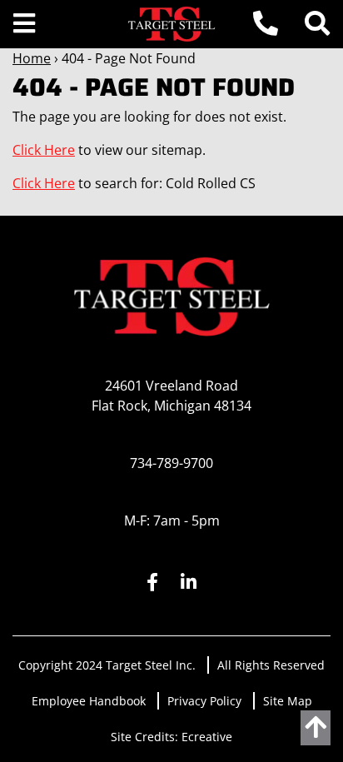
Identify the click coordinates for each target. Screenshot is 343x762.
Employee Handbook (89, 701)
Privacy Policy (204, 701)
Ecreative (206, 737)
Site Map (287, 701)
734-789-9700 (171, 463)
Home (31, 58)
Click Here (43, 150)
